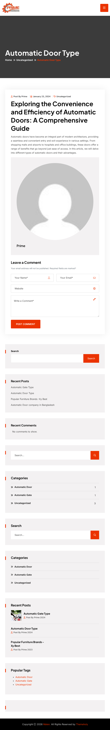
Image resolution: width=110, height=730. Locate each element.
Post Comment (25, 324)
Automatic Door (23, 487)
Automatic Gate (23, 495)
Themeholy (82, 724)
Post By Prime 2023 (23, 649)
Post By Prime (20, 96)
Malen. (46, 724)
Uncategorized (24, 59)
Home (8, 59)
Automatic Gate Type (22, 387)
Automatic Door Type (22, 393)
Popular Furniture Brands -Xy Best (29, 399)
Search (15, 351)
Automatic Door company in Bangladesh (32, 404)
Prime (21, 246)
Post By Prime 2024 (35, 617)
